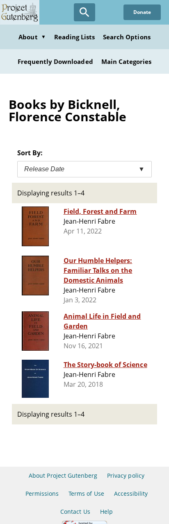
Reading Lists (74, 37)
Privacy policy (125, 475)
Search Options (127, 37)
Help (106, 511)
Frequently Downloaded (55, 61)
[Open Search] (84, 12)
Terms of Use (86, 493)
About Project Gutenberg (63, 475)
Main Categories (126, 61)
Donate (142, 12)
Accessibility (131, 493)
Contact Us (75, 511)
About (32, 37)
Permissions (42, 493)
